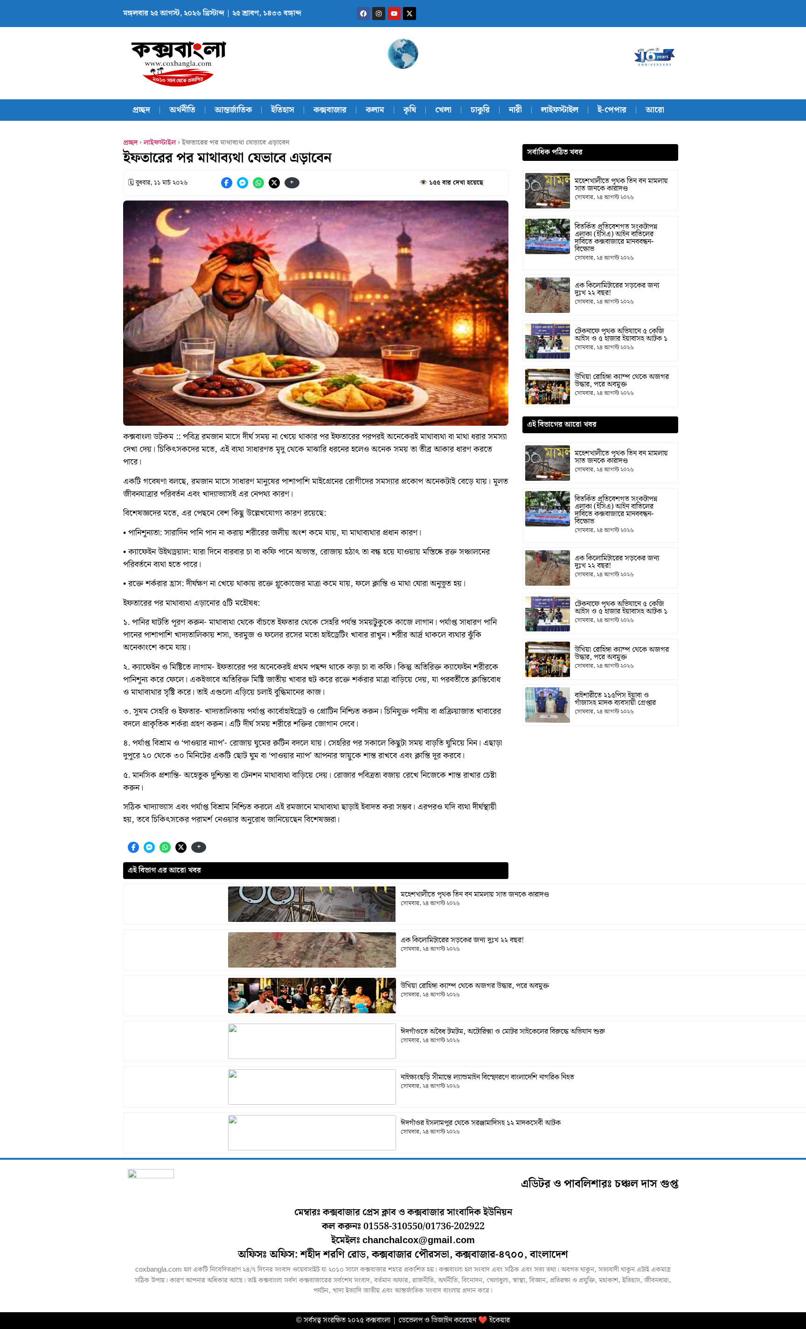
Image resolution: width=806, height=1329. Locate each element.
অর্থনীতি (182, 110)
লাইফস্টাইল (559, 110)
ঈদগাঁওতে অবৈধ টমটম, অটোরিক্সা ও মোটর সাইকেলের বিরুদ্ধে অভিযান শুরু (503, 1032)
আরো (655, 110)
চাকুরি (480, 110)
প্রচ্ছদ (141, 110)
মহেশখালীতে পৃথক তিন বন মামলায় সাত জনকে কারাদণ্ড (475, 894)
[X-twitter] (409, 13)
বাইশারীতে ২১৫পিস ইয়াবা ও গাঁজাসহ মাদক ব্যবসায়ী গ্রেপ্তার (615, 699)
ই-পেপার (612, 110)
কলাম (375, 110)
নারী (515, 110)
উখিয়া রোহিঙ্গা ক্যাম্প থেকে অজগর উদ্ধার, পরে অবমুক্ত (475, 986)
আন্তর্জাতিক (233, 110)
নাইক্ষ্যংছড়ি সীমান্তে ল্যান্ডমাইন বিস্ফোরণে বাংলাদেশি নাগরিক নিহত (487, 1077)
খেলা (443, 110)
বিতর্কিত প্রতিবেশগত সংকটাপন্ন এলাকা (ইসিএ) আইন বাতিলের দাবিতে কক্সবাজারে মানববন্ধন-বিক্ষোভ (616, 238)
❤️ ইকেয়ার (494, 1320)
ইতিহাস (282, 110)
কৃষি (409, 110)
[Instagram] (378, 13)
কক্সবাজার (330, 110)
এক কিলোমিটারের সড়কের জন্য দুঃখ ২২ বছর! (462, 940)
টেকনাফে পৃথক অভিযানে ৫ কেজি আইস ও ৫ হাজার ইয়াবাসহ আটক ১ (621, 335)
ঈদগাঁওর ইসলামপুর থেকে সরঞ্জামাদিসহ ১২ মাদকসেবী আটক (481, 1123)
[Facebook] (363, 13)
